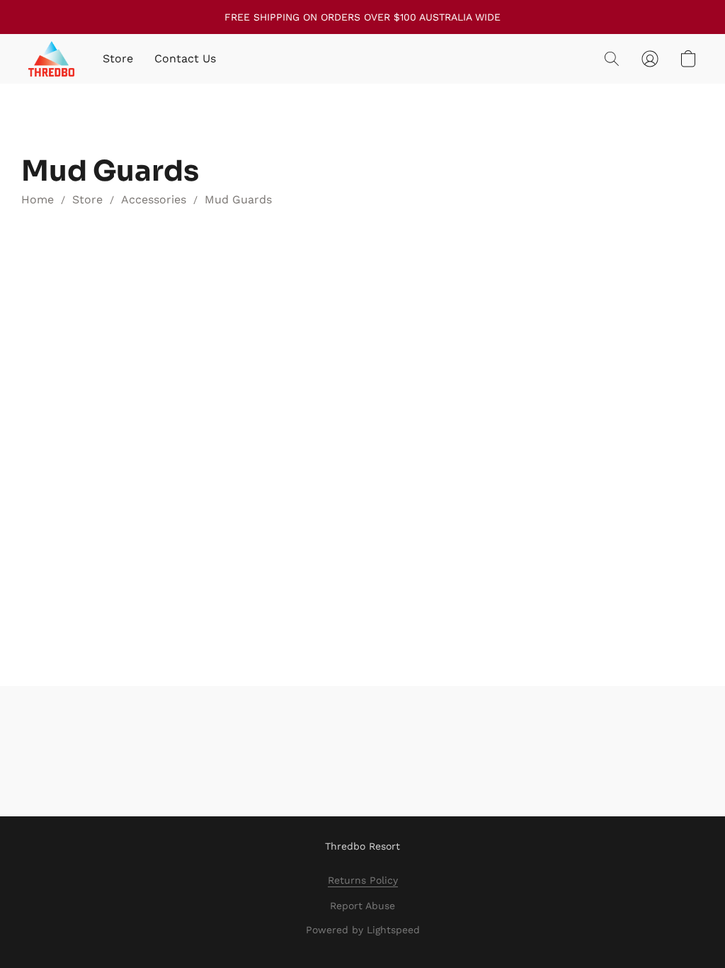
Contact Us (185, 58)
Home (37, 199)
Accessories (153, 199)
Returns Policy (363, 880)
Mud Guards (238, 199)
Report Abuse (362, 905)
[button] (51, 59)
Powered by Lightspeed (363, 929)
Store (118, 58)
